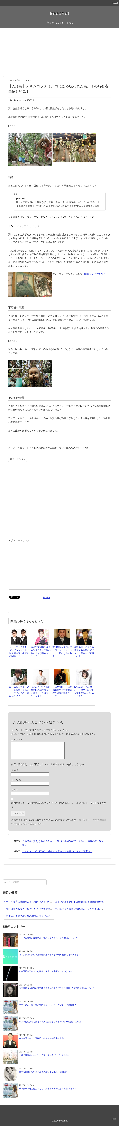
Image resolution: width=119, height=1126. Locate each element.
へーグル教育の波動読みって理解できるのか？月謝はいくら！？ (37, 901)
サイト (14, 789)
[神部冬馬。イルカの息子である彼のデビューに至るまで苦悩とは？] (84, 630)
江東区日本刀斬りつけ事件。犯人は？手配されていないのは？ (36, 909)
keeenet (59, 13)
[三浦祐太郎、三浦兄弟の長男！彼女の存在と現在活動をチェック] (62, 670)
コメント (17, 739)
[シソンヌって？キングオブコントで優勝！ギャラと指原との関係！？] (19, 630)
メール (16, 780)
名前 (15, 770)
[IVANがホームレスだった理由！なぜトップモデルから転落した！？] (84, 670)
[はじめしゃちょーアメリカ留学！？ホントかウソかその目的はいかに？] (19, 670)
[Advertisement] (59, 52)
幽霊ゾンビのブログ (94, 274)
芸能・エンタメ (18, 459)
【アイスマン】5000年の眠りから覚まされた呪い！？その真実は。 (57, 851)
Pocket (46, 597)
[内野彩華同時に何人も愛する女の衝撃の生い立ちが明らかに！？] (41, 630)
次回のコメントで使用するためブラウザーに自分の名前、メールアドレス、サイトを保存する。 (58, 805)
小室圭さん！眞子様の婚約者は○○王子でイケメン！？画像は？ (36, 916)
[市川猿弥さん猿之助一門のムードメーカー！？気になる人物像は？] (62, 630)
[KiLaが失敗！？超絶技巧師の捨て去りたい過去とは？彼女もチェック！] (41, 670)
